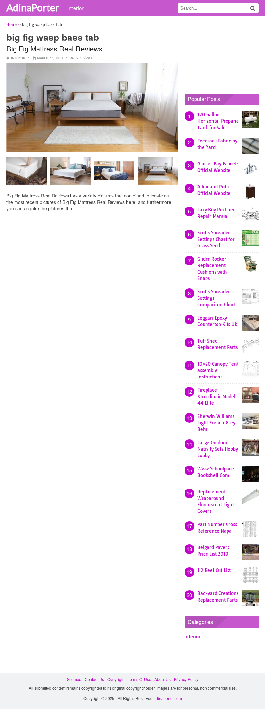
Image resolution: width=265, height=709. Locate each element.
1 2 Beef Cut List (214, 570)
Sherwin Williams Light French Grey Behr (216, 422)
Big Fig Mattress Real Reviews (54, 48)
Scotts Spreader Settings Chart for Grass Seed (216, 239)
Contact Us (94, 679)
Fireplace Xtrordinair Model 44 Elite (216, 396)
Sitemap (74, 679)
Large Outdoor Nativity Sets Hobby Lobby (217, 449)
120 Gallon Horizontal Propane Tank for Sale (218, 121)
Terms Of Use (139, 679)
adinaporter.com (168, 698)
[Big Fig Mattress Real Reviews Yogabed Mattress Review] (158, 173)
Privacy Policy (186, 679)
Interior (75, 8)
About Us (162, 679)
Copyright (115, 679)
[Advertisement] (225, 53)
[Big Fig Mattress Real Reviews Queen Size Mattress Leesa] (70, 173)
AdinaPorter (32, 7)
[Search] (253, 8)
